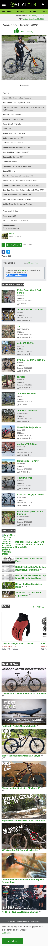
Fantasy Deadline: (33, 19)
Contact (11, 921)
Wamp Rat (21, 464)
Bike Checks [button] (7, 11)
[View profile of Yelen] (5, 236)
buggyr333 (21, 430)
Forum (43, 11)
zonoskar (20, 346)
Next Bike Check (13, 245)
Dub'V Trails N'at (23, 329)
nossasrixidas (22, 413)
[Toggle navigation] (4, 4)
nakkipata (20, 481)
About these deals (7, 611)
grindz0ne (20, 296)
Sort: (26, 263)
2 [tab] (22, 85)
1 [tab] (20, 85)
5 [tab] (28, 85)
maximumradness (23, 517)
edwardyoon (21, 497)
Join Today (32, 16)
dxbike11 (20, 363)
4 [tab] (26, 85)
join (19, 270)
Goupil (19, 396)
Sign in (41, 16)
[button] (3, 252)
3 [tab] (24, 85)
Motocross (35, 921)
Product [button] (32, 11)
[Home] (23, 4)
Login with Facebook (17, 275)
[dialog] (24, 935)
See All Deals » (39, 607)
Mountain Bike (23, 921)
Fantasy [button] (21, 11)
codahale (20, 380)
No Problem (12, 941)
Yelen (11, 234)
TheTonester (21, 447)
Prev (4, 245)
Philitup (20, 312)
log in (24, 270)
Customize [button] (6, 933)
